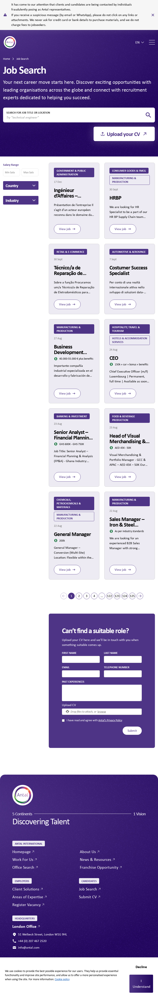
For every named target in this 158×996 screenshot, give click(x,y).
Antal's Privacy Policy (110, 720)
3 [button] (86, 596)
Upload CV (69, 705)
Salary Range (11, 165)
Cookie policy (62, 979)
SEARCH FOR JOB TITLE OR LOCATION (28, 112)
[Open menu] (152, 42)
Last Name (111, 653)
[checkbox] (63, 720)
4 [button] (94, 596)
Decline (141, 966)
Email (66, 667)
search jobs (148, 115)
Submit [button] (132, 730)
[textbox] (81, 659)
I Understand (141, 983)
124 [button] (124, 596)
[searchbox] (75, 117)
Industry (12, 200)
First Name (69, 653)
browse (102, 711)
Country (12, 185)
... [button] (102, 596)
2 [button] (79, 596)
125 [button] (132, 596)
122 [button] (109, 596)
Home (6, 59)
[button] (63, 596)
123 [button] (117, 596)
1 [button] (71, 596)
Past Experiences (73, 681)
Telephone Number (116, 667)
